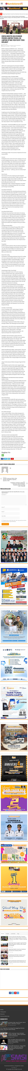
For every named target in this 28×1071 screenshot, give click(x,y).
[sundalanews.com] (14, 3)
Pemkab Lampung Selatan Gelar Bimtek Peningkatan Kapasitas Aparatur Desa (10, 479)
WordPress (12, 1065)
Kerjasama (2, 1014)
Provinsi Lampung (17, 45)
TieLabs (22, 1065)
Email (3, 511)
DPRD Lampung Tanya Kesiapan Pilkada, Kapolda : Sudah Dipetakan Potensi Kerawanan (16, 1034)
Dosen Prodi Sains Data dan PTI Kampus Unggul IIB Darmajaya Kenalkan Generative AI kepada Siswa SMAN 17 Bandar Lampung (18, 938)
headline (11, 45)
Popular (7, 933)
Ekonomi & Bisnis (7, 16)
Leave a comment (6, 46)
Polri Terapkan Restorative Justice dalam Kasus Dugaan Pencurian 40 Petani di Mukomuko (16, 1041)
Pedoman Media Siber (4, 1016)
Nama (3, 507)
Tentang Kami (3, 1011)
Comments (13, 933)
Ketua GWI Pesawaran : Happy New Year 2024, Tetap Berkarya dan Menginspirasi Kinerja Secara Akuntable (16, 1047)
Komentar (4, 494)
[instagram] (18, 993)
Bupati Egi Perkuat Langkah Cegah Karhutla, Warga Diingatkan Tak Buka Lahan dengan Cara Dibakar (17, 944)
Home (2, 16)
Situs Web (4, 516)
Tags (18, 933)
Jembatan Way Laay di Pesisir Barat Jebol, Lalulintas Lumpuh (17, 1023)
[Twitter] (13, 993)
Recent (2, 933)
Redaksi (1, 1009)
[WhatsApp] (3, 455)
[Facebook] (10, 993)
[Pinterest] (15, 993)
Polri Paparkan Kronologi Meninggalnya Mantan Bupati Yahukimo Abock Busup (12, 1029)
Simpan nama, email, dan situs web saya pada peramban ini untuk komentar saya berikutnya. (14, 521)
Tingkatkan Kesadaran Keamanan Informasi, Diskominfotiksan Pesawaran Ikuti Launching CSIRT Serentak (17, 484)
